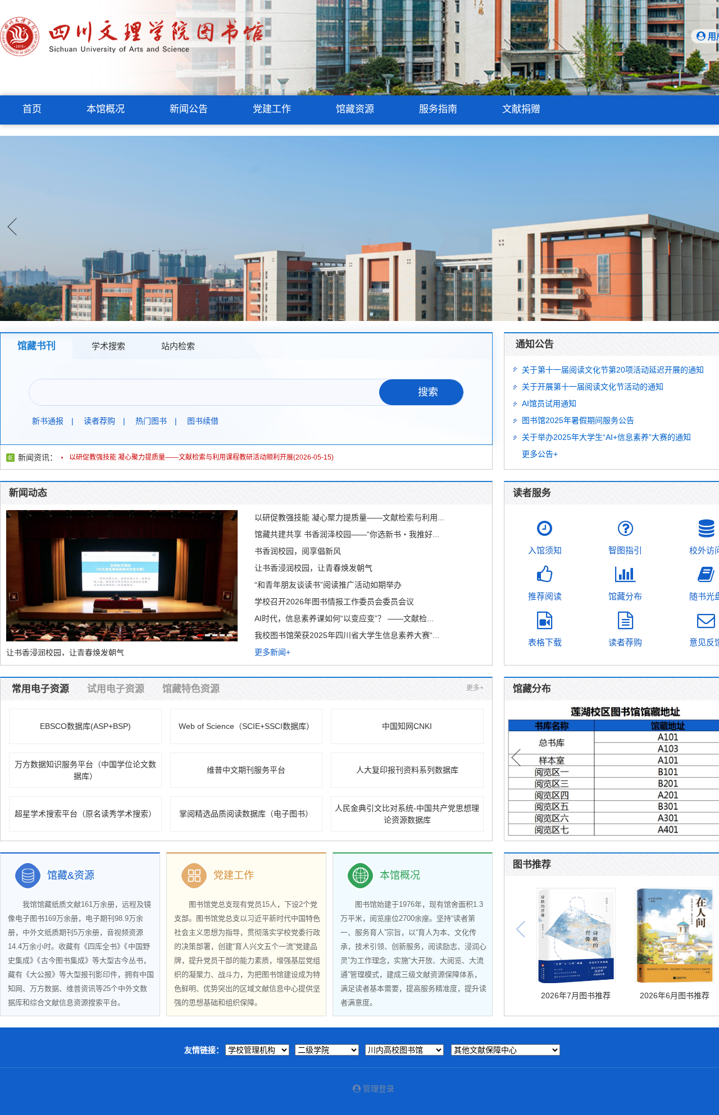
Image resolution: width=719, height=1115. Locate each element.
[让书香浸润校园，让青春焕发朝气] (122, 575)
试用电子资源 (115, 688)
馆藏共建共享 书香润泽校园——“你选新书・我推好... (346, 534)
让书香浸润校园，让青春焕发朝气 (313, 567)
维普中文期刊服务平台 (246, 769)
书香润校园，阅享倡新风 (297, 551)
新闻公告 (189, 109)
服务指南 (438, 109)
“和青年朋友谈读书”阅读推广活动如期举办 (328, 584)
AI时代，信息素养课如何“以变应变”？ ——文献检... (344, 618)
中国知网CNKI (407, 726)
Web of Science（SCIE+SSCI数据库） (246, 726)
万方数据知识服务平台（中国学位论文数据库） (85, 770)
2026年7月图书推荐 (576, 995)
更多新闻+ (272, 652)
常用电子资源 (40, 688)
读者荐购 (99, 420)
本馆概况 (106, 109)
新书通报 (47, 420)
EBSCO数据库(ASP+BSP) (85, 726)
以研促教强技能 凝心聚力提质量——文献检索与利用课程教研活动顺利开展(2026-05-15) (201, 457)
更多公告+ (540, 453)
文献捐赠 (521, 109)
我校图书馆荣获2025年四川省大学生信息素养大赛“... (346, 635)
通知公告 (535, 344)
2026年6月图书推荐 (674, 995)
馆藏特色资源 (191, 688)
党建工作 (272, 109)
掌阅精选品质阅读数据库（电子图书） (246, 813)
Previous (11, 228)
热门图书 (151, 420)
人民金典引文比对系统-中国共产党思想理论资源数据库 (407, 814)
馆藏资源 (355, 109)
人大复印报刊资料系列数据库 (407, 769)
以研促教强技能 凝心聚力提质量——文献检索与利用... (349, 517)
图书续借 (203, 420)
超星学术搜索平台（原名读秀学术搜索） (85, 813)
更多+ (475, 688)
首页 (32, 109)
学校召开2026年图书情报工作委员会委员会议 (334, 601)
